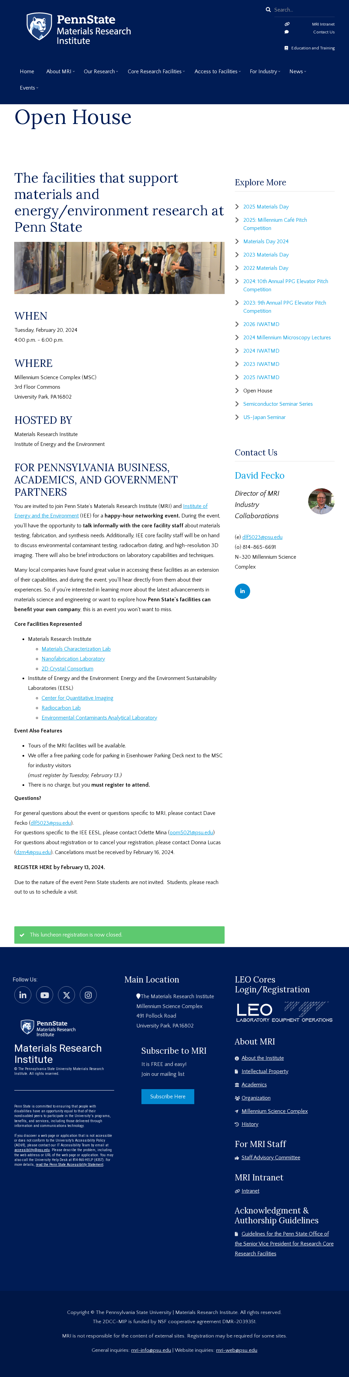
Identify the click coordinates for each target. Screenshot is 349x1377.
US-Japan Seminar (264, 417)
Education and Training (313, 48)
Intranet (250, 1191)
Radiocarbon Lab (61, 708)
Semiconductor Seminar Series (278, 404)
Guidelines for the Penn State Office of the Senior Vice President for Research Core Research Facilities (284, 1244)
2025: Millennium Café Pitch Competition (275, 224)
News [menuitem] (293, 74)
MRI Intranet (323, 24)
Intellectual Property (265, 1071)
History (250, 1124)
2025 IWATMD (261, 377)
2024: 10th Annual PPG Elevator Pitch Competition (285, 285)
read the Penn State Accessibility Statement (69, 1164)
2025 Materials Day (266, 207)
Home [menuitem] (27, 71)
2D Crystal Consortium (67, 669)
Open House (257, 391)
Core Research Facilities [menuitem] (152, 74)
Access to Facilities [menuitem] (213, 74)
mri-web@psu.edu (236, 1350)
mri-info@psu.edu (151, 1350)
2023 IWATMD (261, 364)
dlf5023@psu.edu (51, 823)
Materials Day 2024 (266, 241)
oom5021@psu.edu (191, 833)
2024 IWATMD (261, 351)
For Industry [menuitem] (260, 74)
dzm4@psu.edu (33, 852)
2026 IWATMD (261, 324)
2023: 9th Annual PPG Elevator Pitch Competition (284, 307)
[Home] (48, 1027)
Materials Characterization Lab (76, 649)
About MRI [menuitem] (56, 74)
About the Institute (263, 1058)
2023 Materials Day (266, 255)
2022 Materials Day (265, 268)
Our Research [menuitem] (96, 74)
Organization (256, 1098)
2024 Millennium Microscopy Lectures (287, 338)
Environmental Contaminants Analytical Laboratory (99, 718)
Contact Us (324, 32)
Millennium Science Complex (275, 1111)
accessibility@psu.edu (32, 1150)
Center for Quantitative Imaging (77, 698)
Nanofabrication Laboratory (73, 659)
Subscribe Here (167, 1097)
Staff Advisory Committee (271, 1158)
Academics (254, 1085)
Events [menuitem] (24, 90)
